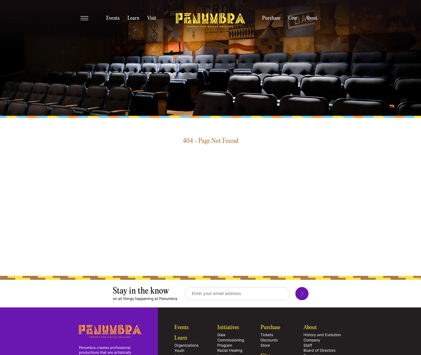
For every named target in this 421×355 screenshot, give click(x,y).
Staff (307, 345)
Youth (179, 350)
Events (113, 18)
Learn (133, 18)
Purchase (271, 18)
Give (292, 18)
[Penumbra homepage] (210, 20)
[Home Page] (110, 337)
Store (265, 345)
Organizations (186, 345)
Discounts (269, 340)
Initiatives (228, 328)
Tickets (266, 335)
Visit (151, 18)
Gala (221, 335)
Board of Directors (319, 350)
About (311, 18)
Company (311, 340)
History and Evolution (322, 335)
